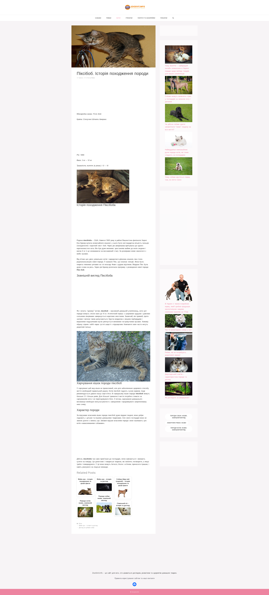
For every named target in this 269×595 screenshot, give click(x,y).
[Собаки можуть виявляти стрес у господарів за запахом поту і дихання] (178, 85)
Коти (118, 18)
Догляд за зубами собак (86, 527)
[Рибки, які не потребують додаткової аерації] (178, 341)
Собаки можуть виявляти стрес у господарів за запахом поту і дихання (178, 99)
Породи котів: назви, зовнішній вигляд (179, 429)
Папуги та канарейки (146, 18)
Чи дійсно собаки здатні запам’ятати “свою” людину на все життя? (178, 127)
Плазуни (163, 18)
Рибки (108, 18)
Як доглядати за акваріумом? (177, 398)
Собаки (98, 18)
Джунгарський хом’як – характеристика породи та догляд (176, 377)
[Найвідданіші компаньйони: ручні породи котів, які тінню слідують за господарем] (178, 140)
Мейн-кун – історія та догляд (88, 525)
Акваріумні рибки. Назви (176, 423)
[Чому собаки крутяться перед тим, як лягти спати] (178, 166)
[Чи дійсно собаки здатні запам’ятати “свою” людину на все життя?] (178, 113)
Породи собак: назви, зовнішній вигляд (178, 417)
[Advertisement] (113, 97)
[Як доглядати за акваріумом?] (178, 389)
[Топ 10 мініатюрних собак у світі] (178, 321)
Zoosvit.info (135, 592)
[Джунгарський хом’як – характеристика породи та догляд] (178, 365)
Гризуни (129, 18)
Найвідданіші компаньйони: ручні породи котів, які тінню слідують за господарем (177, 152)
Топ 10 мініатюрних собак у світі (178, 330)
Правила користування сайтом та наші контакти (135, 578)
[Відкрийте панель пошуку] (173, 18)
